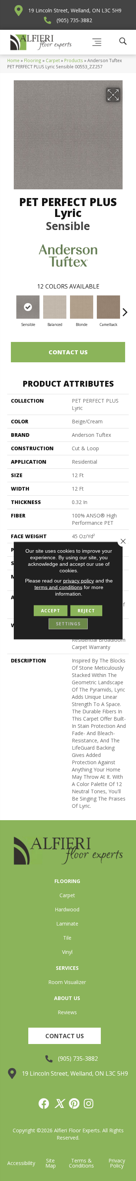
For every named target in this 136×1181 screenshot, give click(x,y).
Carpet (53, 60)
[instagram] (89, 1104)
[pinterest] (74, 1104)
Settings (68, 624)
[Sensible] (28, 307)
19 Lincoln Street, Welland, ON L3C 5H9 (74, 10)
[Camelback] (108, 307)
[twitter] (59, 1104)
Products (73, 60)
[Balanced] (54, 307)
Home (13, 60)
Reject (86, 611)
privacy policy (78, 581)
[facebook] (44, 1104)
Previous (10, 308)
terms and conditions (58, 587)
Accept (50, 611)
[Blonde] (81, 307)
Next (125, 308)
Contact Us (68, 352)
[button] (64, 1036)
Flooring (32, 60)
